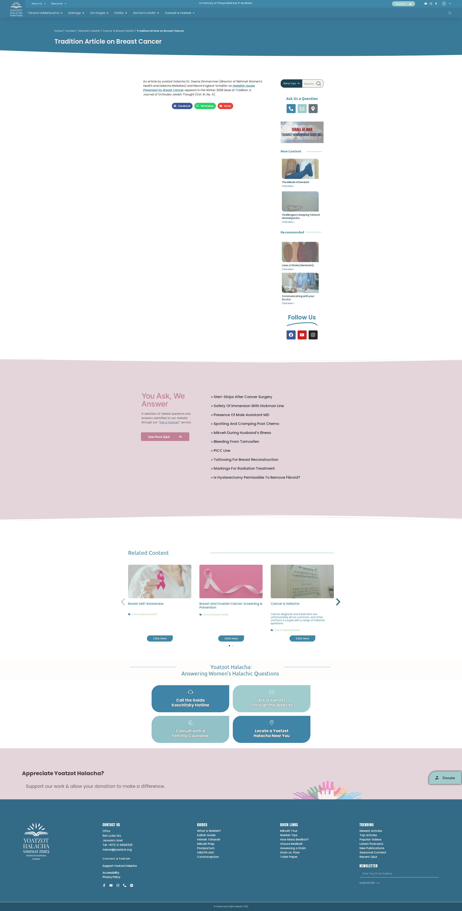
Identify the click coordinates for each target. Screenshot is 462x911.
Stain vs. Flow (290, 852)
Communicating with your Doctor (298, 297)
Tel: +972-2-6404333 (117, 845)
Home (58, 31)
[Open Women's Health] (158, 13)
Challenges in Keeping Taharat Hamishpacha (301, 216)
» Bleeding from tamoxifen (235, 441)
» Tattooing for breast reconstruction (244, 459)
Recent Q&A (368, 857)
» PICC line (220, 450)
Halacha (130, 866)
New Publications (371, 848)
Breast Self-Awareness (146, 604)
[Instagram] (313, 334)
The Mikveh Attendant (295, 182)
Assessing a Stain (293, 848)
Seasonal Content (372, 852)
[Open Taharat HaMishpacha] (61, 13)
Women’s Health (89, 31)
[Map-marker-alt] (313, 108)
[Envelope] (302, 108)
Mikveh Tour (289, 831)
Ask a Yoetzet (169, 422)
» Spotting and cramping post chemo (245, 423)
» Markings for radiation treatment (243, 468)
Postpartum (206, 848)
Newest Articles (370, 831)
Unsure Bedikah (291, 844)
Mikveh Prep (205, 844)
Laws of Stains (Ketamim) (298, 265)
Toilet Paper (289, 857)
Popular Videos (370, 839)
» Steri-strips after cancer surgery (241, 396)
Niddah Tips (288, 835)
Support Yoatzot (114, 866)
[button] (182, 106)
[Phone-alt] (291, 108)
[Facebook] (291, 334)
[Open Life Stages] (107, 13)
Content (70, 31)
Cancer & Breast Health (118, 31)
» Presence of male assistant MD (240, 414)
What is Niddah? (209, 831)
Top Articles (368, 835)
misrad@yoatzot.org (117, 850)
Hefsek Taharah (208, 839)
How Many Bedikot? (294, 839)
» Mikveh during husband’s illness (241, 432)
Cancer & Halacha (285, 604)
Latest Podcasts (371, 844)
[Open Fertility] (126, 13)
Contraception (208, 857)
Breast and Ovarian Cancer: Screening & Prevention (230, 606)
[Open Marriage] (83, 13)
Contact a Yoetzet (116, 859)
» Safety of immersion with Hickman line (247, 405)
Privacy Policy (111, 877)
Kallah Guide (206, 835)
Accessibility (111, 873)
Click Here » (288, 186)
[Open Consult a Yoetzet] (193, 13)
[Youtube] (302, 334)
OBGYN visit (205, 852)
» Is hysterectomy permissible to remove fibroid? (255, 477)
